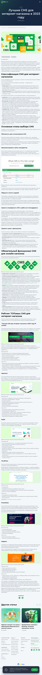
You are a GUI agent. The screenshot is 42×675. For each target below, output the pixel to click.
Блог (6, 27)
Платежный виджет (14, 651)
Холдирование (14, 654)
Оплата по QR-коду (14, 641)
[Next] (40, 605)
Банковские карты (4, 639)
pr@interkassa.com (34, 644)
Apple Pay (3, 641)
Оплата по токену (14, 646)
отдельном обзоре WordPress (14, 499)
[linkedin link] (22, 598)
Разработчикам (4, 653)
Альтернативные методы (5, 644)
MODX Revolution (10, 123)
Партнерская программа (25, 639)
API (1, 655)
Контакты (22, 644)
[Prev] (37, 605)
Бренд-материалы (24, 641)
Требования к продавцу (5, 650)
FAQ (21, 650)
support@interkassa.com (35, 639)
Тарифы (22, 647)
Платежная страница (15, 639)
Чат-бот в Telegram (14, 649)
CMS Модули (3, 658)
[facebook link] (19, 598)
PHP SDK (2, 657)
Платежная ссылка (14, 644)
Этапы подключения (5, 649)
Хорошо (34, 669)
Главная (2, 27)
